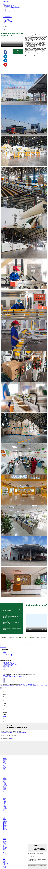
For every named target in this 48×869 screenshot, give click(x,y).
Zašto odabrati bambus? (7, 14)
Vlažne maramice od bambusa (10, 12)
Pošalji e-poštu (3, 688)
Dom (4, 3)
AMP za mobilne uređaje (30, 684)
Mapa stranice (22, 684)
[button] (18, 51)
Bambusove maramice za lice (10, 6)
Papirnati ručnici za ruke (9, 11)
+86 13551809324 (13, 676)
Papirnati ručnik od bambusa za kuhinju (12, 7)
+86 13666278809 (6, 676)
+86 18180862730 (20, 676)
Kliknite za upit (3, 647)
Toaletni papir (12, 685)
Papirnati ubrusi (18, 685)
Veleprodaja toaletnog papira (26, 685)
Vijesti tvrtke (7, 20)
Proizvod (4, 4)
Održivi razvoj (7, 16)
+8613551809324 (6, 716)
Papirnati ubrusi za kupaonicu (37, 685)
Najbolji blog (7, 19)
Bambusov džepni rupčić (9, 8)
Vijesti (4, 18)
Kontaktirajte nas (6, 22)
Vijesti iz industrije (8, 21)
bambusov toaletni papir (4, 685)
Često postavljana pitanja (7, 17)
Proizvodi (4, 652)
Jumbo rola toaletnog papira (10, 10)
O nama (4, 13)
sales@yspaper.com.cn (7, 675)
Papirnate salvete (8, 9)
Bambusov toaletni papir (9, 5)
